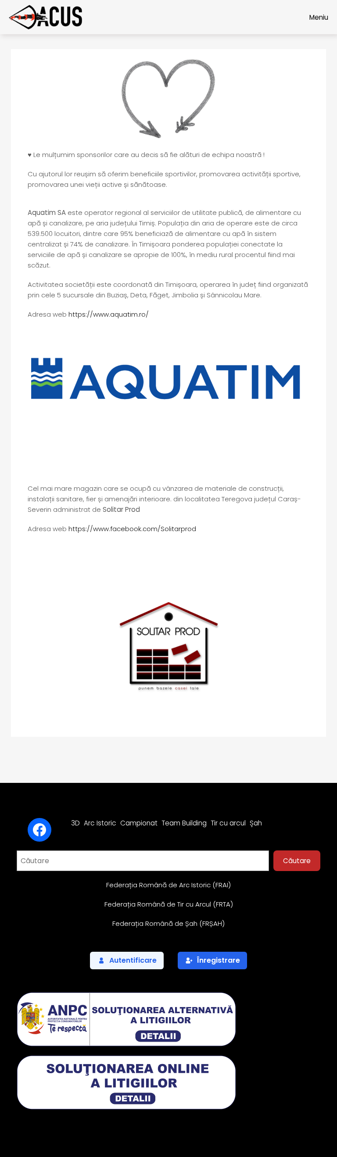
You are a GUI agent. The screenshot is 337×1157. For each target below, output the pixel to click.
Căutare (297, 860)
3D (75, 823)
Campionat (139, 823)
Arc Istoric (100, 823)
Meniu (318, 17)
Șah (256, 823)
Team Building (184, 823)
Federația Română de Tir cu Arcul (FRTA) (168, 904)
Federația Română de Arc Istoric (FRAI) (168, 884)
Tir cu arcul (228, 823)
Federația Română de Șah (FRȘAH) (168, 923)
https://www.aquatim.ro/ (108, 314)
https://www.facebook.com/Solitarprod (132, 528)
